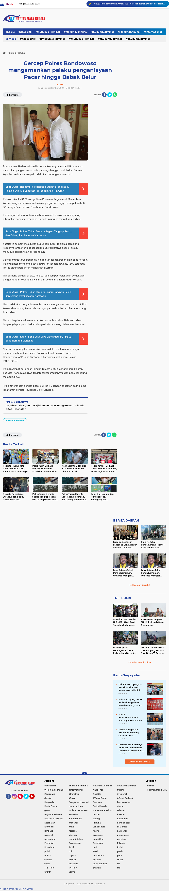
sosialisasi (73, 863)
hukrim (96, 814)
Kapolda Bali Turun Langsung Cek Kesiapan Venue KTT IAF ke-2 (125, 545)
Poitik (72, 847)
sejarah (48, 859)
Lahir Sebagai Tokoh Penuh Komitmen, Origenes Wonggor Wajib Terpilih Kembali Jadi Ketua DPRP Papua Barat (125, 573)
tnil (118, 868)
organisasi (98, 835)
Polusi (47, 855)
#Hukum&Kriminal (129, 31)
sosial (47, 863)
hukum (121, 814)
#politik (97, 794)
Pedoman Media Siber (157, 790)
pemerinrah (123, 835)
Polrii (95, 851)
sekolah (72, 859)
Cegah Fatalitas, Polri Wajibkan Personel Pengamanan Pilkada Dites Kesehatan (45, 407)
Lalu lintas (122, 826)
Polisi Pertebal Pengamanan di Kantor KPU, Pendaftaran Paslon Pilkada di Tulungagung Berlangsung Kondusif (152, 545)
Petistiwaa (98, 843)
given (47, 810)
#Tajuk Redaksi (125, 798)
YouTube (34, 800)
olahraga (73, 835)
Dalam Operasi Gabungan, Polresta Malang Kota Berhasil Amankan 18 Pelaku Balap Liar (123, 650)
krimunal (48, 826)
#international (76, 790)
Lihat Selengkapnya (139, 761)
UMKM (47, 872)
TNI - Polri (49, 868)
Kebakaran (122, 818)
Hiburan (121, 810)
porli (119, 855)
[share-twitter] (109, 94)
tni (118, 863)
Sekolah (97, 859)
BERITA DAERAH (126, 520)
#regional (122, 794)
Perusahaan (75, 843)
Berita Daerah (51, 806)
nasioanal (122, 831)
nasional (48, 835)
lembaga (48, 831)
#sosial (47, 798)
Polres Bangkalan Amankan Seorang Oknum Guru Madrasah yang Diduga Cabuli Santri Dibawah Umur (130, 732)
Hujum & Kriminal (53, 814)
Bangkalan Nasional (78, 802)
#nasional (98, 790)
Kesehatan (49, 823)
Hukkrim (73, 814)
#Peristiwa (74, 794)
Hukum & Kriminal (15, 420)
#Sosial (72, 798)
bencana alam (124, 802)
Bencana (97, 802)
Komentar (14, 435)
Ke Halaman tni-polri (139, 662)
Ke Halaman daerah (139, 585)
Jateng (96, 818)
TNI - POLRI (122, 598)
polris (120, 851)
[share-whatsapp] (115, 94)
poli (95, 847)
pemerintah (50, 839)
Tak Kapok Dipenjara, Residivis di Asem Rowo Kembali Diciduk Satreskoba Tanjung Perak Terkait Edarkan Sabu (131, 687)
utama (72, 872)
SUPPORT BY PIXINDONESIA (17, 889)
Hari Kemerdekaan (78, 810)
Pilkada (121, 843)
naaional (73, 831)
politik (47, 851)
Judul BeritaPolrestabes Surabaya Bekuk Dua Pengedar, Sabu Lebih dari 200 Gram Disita (130, 717)
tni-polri (97, 868)
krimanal (73, 823)
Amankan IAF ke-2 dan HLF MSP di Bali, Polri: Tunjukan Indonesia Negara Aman (124, 622)
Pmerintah (49, 847)
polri (71, 851)
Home (9, 3)
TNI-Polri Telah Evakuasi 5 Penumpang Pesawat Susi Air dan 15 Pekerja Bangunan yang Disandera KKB (153, 650)
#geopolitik (25, 31)
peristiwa (121, 839)
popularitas (98, 855)
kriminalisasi (123, 823)
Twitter (27, 800)
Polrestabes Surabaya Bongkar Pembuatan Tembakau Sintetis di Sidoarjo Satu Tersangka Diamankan (131, 747)
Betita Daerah (100, 806)
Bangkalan (49, 802)
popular (72, 855)
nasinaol (97, 831)
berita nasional (76, 806)
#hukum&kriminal (102, 31)
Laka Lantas (99, 826)
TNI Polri (73, 868)
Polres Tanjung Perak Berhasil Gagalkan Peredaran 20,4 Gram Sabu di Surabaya (130, 702)
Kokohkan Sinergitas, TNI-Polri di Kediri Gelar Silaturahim (152, 622)
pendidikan (98, 839)
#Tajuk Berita (99, 798)
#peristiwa (49, 794)
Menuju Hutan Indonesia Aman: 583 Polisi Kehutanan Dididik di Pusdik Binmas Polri (129, 3)
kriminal (97, 823)
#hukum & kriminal (48, 31)
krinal (71, 826)
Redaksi (150, 785)
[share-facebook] (104, 94)
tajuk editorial (100, 863)
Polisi (119, 847)
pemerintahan (76, 839)
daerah (120, 806)
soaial (120, 859)
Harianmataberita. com (104, 810)
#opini (120, 790)
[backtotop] (84, 775)
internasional (75, 818)
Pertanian (49, 843)
